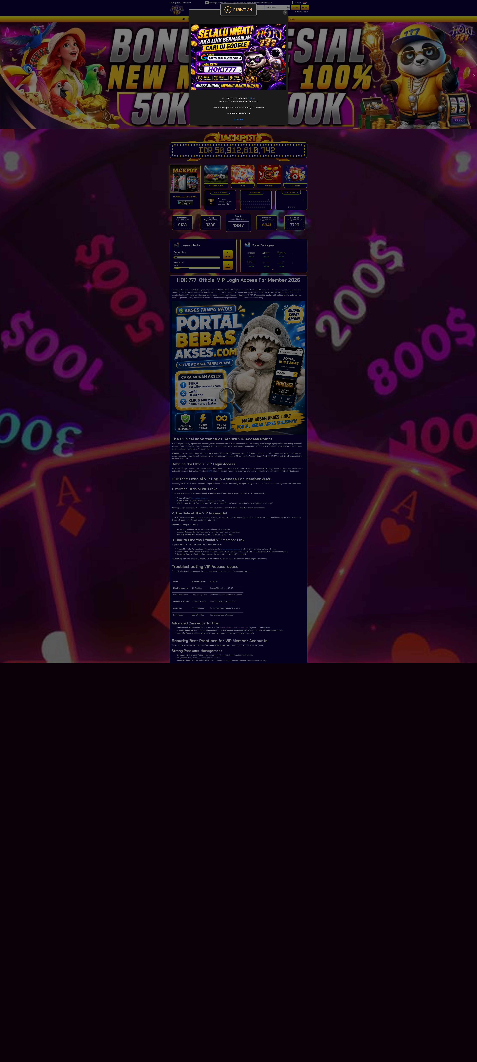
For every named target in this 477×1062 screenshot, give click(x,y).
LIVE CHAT (238, 119)
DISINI (252, 98)
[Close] (285, 12)
